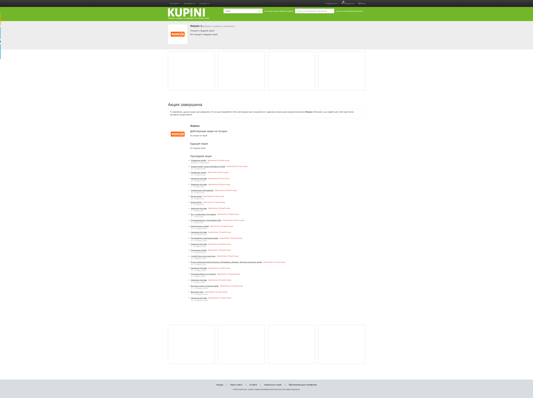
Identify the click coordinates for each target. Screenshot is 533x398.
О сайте (253, 385)
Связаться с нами (273, 385)
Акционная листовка (199, 178)
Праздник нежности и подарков (203, 274)
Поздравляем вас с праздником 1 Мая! (206, 220)
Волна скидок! (196, 196)
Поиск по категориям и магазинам (349, 11)
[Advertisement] (191, 71)
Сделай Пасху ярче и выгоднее (203, 256)
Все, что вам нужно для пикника (203, 214)
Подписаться (331, 3)
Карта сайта (236, 385)
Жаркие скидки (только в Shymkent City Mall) (208, 167)
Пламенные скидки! (198, 160)
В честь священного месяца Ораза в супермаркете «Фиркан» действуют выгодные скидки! (226, 262)
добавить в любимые (212, 26)
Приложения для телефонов (303, 385)
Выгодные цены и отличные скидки (205, 286)
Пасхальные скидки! (199, 250)
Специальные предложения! (202, 190)
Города (219, 385)
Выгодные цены (197, 292)
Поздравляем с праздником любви (204, 238)
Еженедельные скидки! (200, 226)
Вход (362, 3)
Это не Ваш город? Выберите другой (278, 11)
